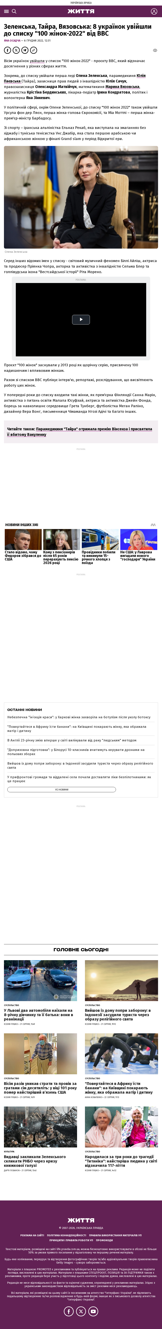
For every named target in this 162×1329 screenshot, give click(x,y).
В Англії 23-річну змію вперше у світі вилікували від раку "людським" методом (72, 740)
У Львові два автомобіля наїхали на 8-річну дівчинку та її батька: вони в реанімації (38, 1014)
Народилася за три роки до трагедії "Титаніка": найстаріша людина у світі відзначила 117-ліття (121, 1161)
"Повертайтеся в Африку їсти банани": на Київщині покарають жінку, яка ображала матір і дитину (76, 729)
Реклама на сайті (32, 1235)
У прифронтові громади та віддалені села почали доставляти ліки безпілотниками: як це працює (79, 779)
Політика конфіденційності (66, 1235)
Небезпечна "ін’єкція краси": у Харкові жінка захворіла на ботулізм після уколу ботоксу (78, 717)
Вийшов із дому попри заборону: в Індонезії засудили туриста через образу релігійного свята (80, 765)
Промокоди (104, 1240)
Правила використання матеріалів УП (115, 1235)
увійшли (37, 61)
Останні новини (24, 710)
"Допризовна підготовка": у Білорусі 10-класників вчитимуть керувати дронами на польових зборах (76, 752)
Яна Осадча (12, 40)
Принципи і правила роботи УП (71, 1240)
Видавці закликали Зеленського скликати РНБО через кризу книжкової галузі (35, 1161)
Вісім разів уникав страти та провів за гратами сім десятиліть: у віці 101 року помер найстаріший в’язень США (40, 1088)
